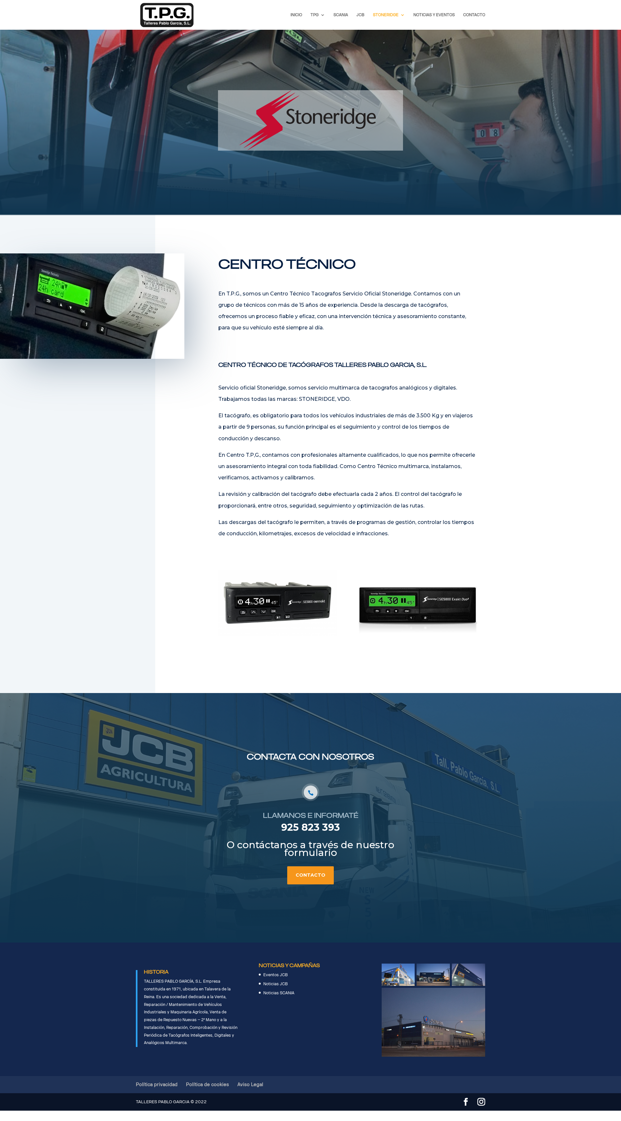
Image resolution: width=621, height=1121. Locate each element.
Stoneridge (385, 15)
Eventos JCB (275, 975)
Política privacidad (157, 1084)
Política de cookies (207, 1084)
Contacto (474, 15)
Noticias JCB (275, 984)
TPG (314, 15)
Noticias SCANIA (278, 993)
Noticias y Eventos (434, 15)
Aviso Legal (250, 1084)
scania (340, 15)
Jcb (360, 15)
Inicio (296, 15)
